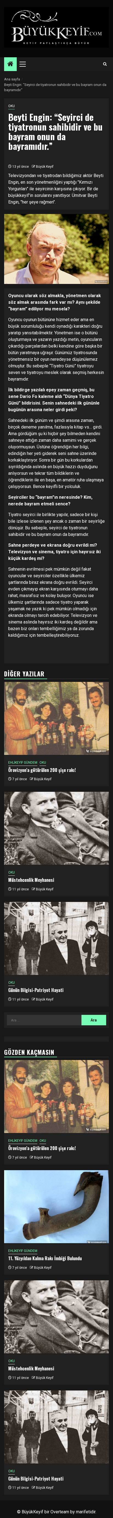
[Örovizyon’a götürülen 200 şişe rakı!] (56, 718)
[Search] (104, 64)
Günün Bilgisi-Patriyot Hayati (36, 990)
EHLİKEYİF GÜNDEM (22, 763)
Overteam (59, 1511)
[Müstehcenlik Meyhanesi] (56, 828)
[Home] (10, 64)
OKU (11, 106)
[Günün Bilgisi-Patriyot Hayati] (56, 938)
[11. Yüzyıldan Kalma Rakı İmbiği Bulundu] (56, 1206)
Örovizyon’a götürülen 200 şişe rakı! (42, 770)
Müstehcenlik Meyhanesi (31, 880)
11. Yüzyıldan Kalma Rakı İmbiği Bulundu (45, 1258)
